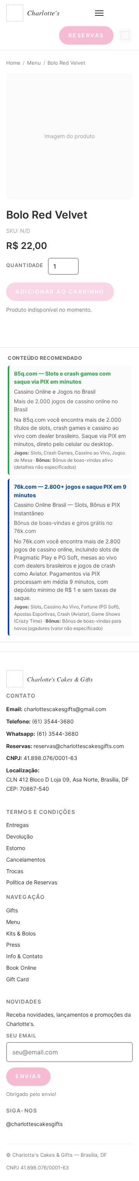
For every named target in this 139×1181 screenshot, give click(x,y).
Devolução (19, 836)
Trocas (14, 871)
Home (13, 63)
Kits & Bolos (21, 933)
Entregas (17, 825)
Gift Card (17, 979)
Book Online (21, 967)
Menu (34, 63)
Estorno (15, 848)
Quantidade (24, 265)
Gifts (12, 910)
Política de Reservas (31, 882)
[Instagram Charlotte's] (125, 35)
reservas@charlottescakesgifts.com (79, 746)
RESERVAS (86, 35)
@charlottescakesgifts (34, 1124)
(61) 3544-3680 (57, 733)
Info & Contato (24, 956)
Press (13, 944)
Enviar (28, 1076)
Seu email (21, 1035)
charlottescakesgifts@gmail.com (65, 709)
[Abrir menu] (99, 13)
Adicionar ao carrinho (60, 291)
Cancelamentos (25, 859)
